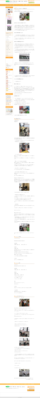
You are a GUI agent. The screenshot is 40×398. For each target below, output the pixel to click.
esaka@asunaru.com (32, 388)
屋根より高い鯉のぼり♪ (8, 89)
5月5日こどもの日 (8, 87)
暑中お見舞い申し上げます (8, 82)
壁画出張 (7, 73)
